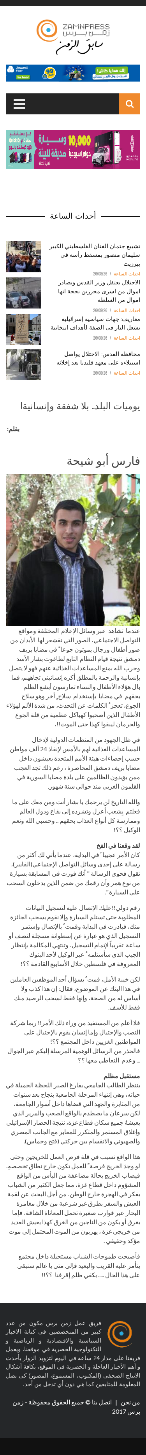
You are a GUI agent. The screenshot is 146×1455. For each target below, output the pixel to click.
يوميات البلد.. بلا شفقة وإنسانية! (80, 405)
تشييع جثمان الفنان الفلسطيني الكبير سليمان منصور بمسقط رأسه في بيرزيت (94, 254)
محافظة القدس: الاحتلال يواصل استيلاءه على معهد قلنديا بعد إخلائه (98, 357)
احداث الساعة (127, 274)
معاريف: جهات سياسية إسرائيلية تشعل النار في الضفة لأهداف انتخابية (95, 322)
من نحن (130, 1402)
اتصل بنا (102, 1402)
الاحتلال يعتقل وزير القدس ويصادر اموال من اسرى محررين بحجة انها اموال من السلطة (99, 290)
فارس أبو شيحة (103, 459)
